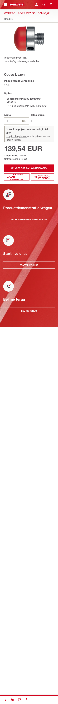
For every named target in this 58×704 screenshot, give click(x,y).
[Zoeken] (50, 4)
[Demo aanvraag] (12, 699)
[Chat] (19, 699)
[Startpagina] (16, 4)
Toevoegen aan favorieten (16, 176)
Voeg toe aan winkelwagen (31, 168)
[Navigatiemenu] (5, 4)
